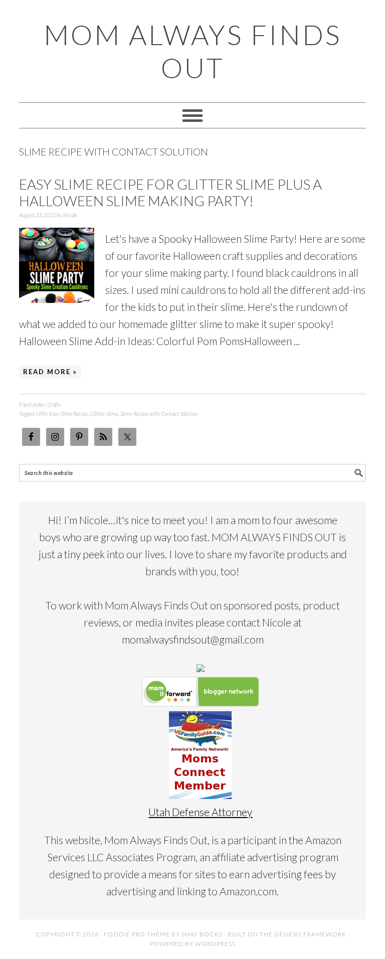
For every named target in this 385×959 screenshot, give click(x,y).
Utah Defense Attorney (200, 812)
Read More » (50, 372)
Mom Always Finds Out (192, 51)
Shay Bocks (202, 934)
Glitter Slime (104, 413)
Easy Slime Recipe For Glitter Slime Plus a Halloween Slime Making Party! (170, 193)
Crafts (54, 404)
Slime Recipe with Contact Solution (159, 413)
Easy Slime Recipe (68, 413)
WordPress (215, 943)
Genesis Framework (310, 934)
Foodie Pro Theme (137, 934)
